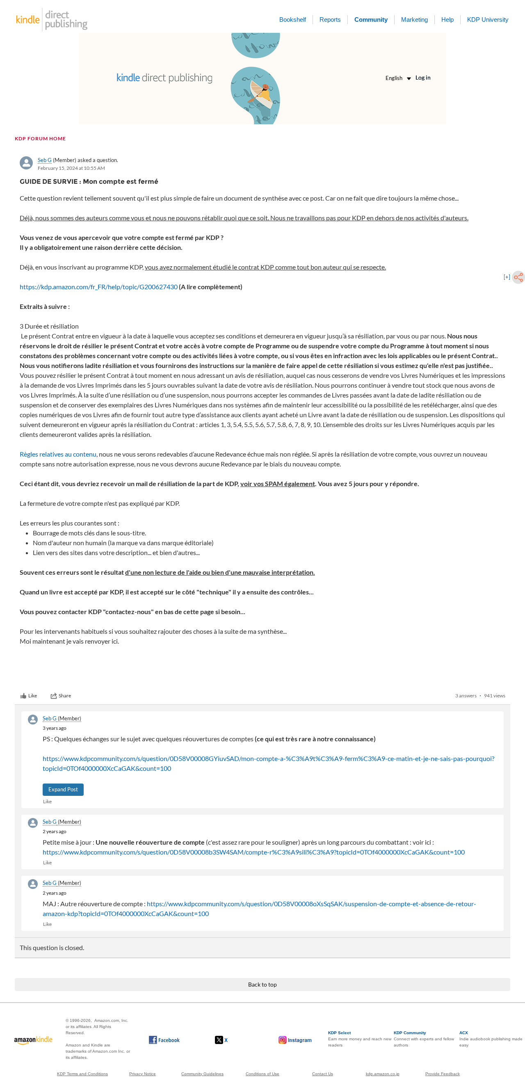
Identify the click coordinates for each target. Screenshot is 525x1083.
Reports (330, 19)
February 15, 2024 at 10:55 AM (71, 168)
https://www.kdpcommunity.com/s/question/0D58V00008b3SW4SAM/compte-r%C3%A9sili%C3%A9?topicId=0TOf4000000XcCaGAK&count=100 (254, 852)
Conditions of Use (262, 1074)
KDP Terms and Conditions (82, 1074)
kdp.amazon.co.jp (382, 1074)
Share (65, 695)
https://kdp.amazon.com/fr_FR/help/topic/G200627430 (99, 286)
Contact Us (322, 1074)
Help (447, 19)
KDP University (488, 19)
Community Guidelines (202, 1074)
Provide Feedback (442, 1074)
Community (371, 19)
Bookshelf (292, 19)
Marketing (414, 19)
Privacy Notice (142, 1074)
